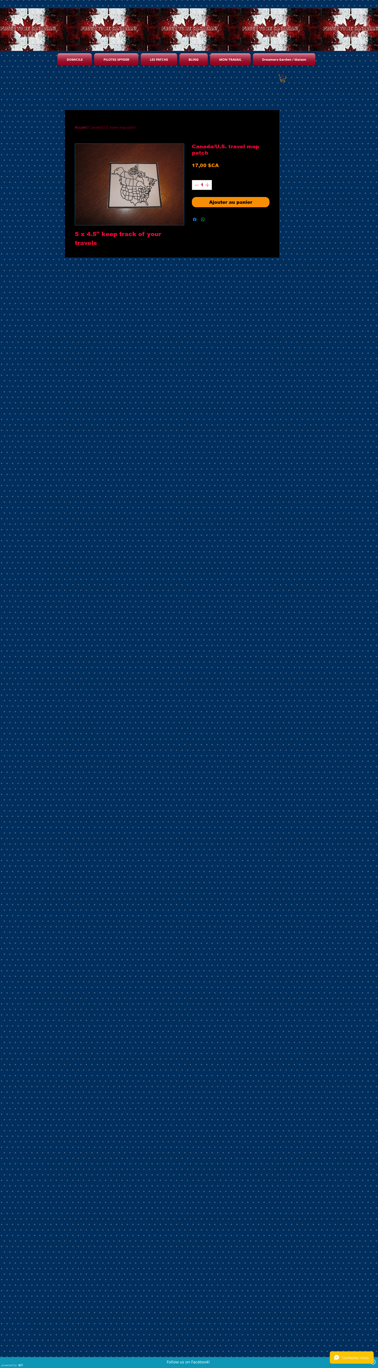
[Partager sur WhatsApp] (203, 219)
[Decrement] (196, 185)
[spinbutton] (202, 185)
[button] (282, 78)
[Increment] (207, 185)
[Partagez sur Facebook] (194, 219)
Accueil (80, 127)
